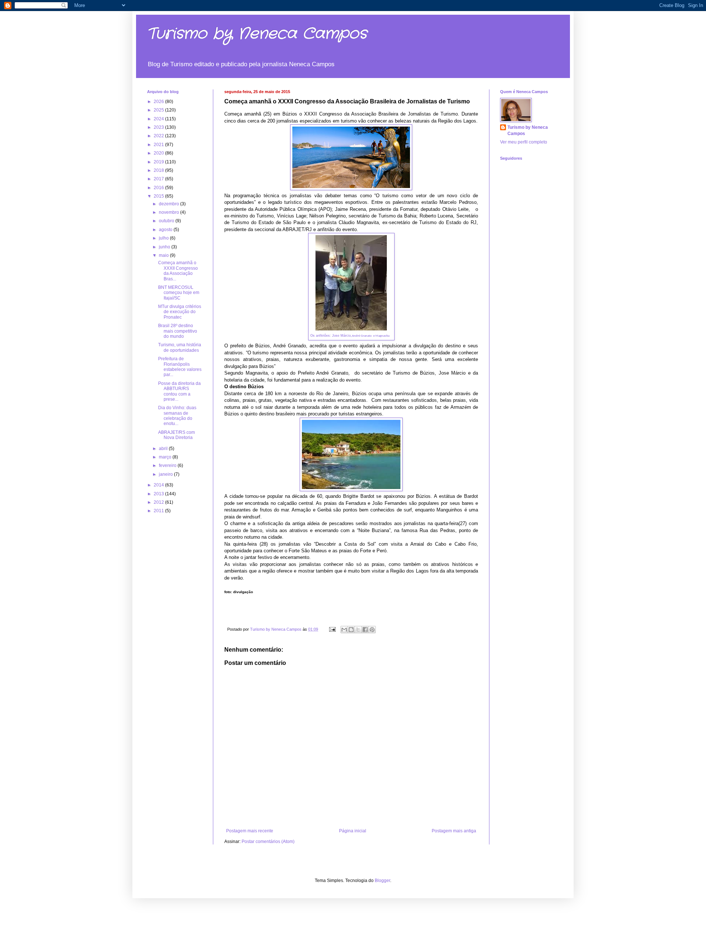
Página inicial (352, 830)
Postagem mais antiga (454, 830)
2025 (159, 110)
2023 (159, 127)
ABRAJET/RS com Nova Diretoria (176, 435)
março (165, 457)
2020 (159, 153)
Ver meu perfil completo (523, 142)
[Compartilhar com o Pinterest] (372, 629)
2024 (159, 118)
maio (164, 255)
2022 (159, 135)
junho (165, 246)
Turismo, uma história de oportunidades (179, 347)
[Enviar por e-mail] (344, 629)
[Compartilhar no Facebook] (365, 629)
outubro (167, 220)
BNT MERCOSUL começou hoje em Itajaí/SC (178, 293)
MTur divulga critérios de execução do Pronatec (179, 312)
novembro (169, 212)
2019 (159, 161)
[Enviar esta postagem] (332, 629)
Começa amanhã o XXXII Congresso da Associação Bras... (178, 270)
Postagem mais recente (249, 830)
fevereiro (168, 465)
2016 (159, 187)
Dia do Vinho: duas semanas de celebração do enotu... (177, 415)
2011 (159, 510)
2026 (159, 101)
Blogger (382, 880)
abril (164, 448)
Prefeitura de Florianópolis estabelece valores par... (180, 366)
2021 (159, 144)
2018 (159, 170)
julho (164, 238)
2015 (159, 196)
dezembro (169, 203)
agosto (166, 229)
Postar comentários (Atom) (268, 841)
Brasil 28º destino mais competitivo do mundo (177, 331)
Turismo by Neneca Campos (257, 34)
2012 (159, 502)
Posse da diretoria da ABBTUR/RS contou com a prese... (179, 391)
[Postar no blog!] (351, 629)
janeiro (166, 474)
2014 (159, 485)
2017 (159, 178)
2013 (159, 493)
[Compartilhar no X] (358, 629)
